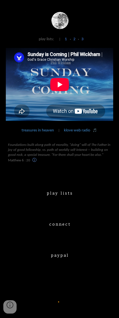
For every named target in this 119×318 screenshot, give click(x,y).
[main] (59, 40)
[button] (10, 307)
